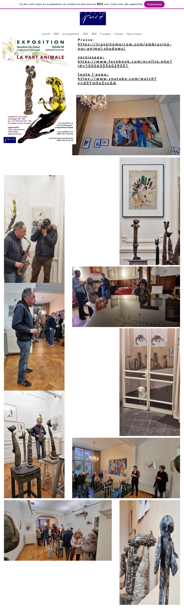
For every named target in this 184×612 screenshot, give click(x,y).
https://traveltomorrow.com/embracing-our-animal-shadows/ (125, 46)
